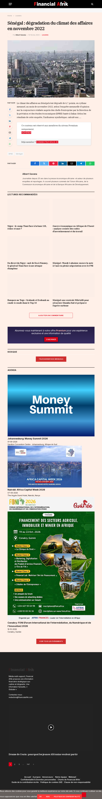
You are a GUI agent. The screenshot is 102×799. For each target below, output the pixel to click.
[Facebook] (9, 109)
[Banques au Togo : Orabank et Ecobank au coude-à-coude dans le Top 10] (28, 285)
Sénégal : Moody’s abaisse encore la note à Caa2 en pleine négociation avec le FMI (73, 264)
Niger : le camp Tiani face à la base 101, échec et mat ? (27, 227)
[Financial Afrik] (51, 4)
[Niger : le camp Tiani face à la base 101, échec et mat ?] (28, 211)
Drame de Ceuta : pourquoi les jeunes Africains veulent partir (43, 754)
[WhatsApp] (9, 144)
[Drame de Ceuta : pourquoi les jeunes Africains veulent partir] (51, 727)
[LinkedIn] (9, 121)
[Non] (84, 794)
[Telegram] (9, 138)
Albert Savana (21, 35)
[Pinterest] (9, 126)
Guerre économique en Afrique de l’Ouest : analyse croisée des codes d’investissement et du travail (73, 229)
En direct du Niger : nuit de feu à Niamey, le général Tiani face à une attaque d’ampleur (27, 266)
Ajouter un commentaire (51, 315)
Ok (40, 797)
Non (48, 797)
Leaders (45, 35)
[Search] (92, 4)
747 (28, 764)
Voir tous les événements (51, 641)
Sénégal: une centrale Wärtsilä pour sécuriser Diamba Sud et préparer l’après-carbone (71, 303)
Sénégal (19, 154)
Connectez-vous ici (47, 142)
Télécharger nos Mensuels (51, 359)
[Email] (9, 132)
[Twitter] (9, 115)
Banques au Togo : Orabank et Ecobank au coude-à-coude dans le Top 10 (28, 301)
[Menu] (10, 4)
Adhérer (26, 132)
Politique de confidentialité (67, 797)
